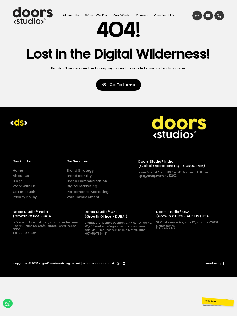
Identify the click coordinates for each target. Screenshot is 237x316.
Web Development (83, 197)
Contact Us (164, 15)
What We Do (96, 15)
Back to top (214, 263)
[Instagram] (118, 263)
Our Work (121, 15)
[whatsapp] (197, 15)
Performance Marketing (88, 191)
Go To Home (121, 85)
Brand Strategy (80, 170)
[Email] (208, 15)
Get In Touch (24, 191)
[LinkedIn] (124, 263)
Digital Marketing (82, 186)
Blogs (18, 181)
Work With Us (24, 186)
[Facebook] (113, 263)
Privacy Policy (25, 197)
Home (18, 170)
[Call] (219, 15)
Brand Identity (79, 175)
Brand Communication (87, 181)
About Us (71, 15)
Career (142, 15)
